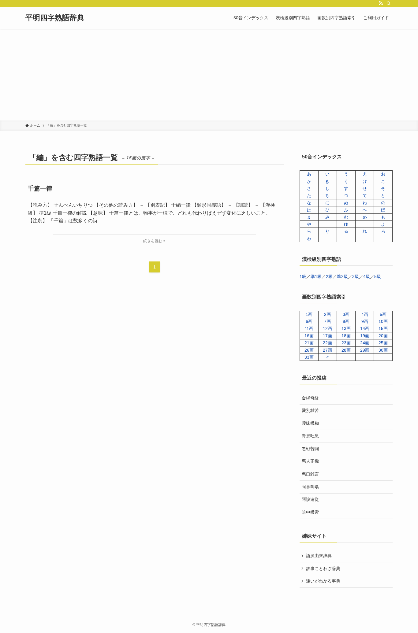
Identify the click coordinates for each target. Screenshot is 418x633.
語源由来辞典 (319, 555)
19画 (364, 335)
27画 (327, 350)
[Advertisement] (209, 74)
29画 (364, 350)
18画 (346, 335)
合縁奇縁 (310, 397)
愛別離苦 (310, 410)
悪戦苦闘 (310, 448)
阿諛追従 (310, 499)
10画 (383, 321)
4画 (364, 314)
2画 (327, 314)
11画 (309, 328)
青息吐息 (310, 435)
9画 (364, 321)
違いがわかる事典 (323, 581)
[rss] (381, 3)
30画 (383, 350)
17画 (327, 335)
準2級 (342, 276)
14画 (364, 328)
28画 (346, 350)
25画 (383, 342)
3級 (355, 276)
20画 (383, 335)
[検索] (389, 3)
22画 (327, 342)
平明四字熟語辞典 (54, 17)
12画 (327, 328)
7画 (327, 321)
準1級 (316, 276)
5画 (383, 314)
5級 (377, 276)
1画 (309, 314)
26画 (309, 350)
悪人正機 (310, 461)
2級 (329, 276)
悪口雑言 (310, 474)
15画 (383, 328)
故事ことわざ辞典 (323, 568)
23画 (346, 342)
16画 (309, 335)
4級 (366, 276)
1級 (303, 276)
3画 (346, 314)
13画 (346, 328)
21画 (309, 342)
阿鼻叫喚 (310, 486)
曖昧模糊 (310, 423)
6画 (309, 321)
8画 (346, 321)
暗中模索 (310, 512)
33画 (309, 357)
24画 (364, 342)
